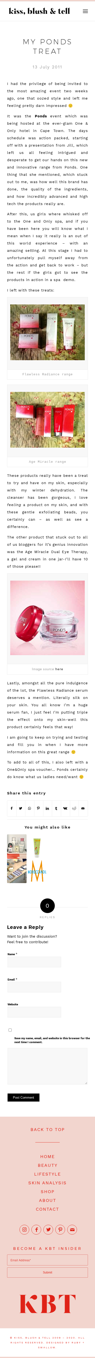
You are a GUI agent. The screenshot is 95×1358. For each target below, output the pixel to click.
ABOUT (47, 1200)
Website (13, 1004)
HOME (47, 1156)
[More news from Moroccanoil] (37, 871)
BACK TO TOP (47, 1129)
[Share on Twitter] (21, 808)
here (59, 669)
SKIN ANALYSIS (47, 1182)
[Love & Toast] (37, 846)
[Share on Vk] (65, 808)
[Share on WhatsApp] (29, 808)
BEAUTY (47, 1165)
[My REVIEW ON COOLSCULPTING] (17, 871)
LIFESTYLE (47, 1174)
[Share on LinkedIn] (47, 808)
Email (12, 979)
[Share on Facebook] (11, 808)
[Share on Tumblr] (56, 808)
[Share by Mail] (83, 808)
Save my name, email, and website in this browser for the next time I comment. (52, 1040)
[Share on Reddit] (74, 808)
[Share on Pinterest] (38, 808)
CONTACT (47, 1209)
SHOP (48, 1191)
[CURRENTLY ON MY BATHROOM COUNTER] (17, 846)
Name (12, 954)
